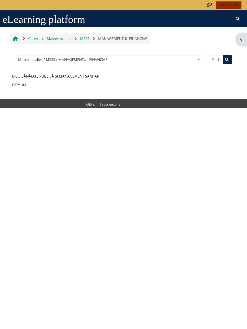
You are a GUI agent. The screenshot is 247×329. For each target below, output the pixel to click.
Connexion (229, 4)
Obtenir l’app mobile (103, 104)
